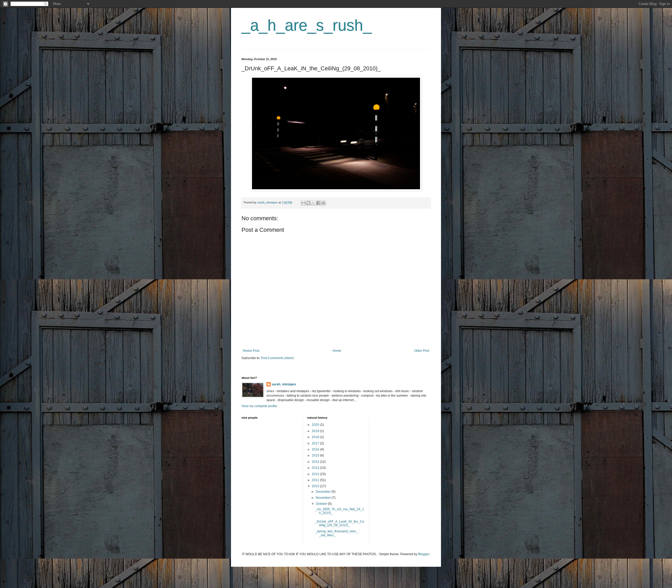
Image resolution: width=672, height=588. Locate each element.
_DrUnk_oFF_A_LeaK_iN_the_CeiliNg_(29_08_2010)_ (339, 523)
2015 (316, 455)
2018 (316, 437)
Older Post (421, 351)
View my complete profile (259, 406)
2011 (316, 480)
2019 (316, 431)
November (324, 498)
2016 (316, 449)
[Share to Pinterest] (323, 203)
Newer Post (251, 351)
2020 (316, 425)
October (322, 504)
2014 (316, 462)
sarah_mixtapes (284, 384)
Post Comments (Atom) (277, 358)
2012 (316, 474)
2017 (316, 443)
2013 (316, 468)
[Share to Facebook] (318, 203)
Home (337, 351)
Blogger (423, 554)
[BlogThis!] (308, 203)
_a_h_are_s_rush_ (307, 25)
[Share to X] (313, 203)
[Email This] (303, 203)
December (324, 492)
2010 (316, 486)
